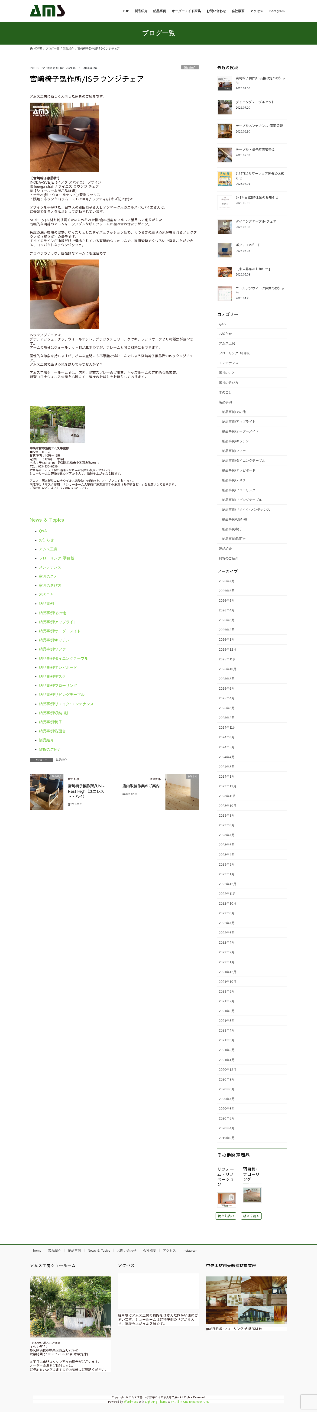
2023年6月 (227, 845)
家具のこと (48, 576)
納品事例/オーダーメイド (60, 631)
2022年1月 (227, 962)
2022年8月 (227, 913)
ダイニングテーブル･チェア (256, 221)
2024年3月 (227, 767)
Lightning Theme (156, 1401)
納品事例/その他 (52, 613)
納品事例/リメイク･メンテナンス (66, 704)
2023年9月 (227, 815)
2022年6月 (227, 933)
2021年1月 (227, 1060)
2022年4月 (227, 942)
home (37, 1250)
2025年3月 (227, 708)
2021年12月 (227, 972)
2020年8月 (227, 1089)
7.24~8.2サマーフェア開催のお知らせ (260, 175)
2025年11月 (227, 659)
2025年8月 (227, 679)
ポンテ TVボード (248, 245)
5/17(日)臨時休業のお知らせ (257, 197)
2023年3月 (227, 864)
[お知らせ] (182, 783)
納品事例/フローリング (58, 686)
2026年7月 (227, 581)
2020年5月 (227, 1118)
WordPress (131, 1401)
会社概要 (149, 1250)
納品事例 (46, 604)
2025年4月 (227, 698)
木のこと (46, 595)
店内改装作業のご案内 (141, 785)
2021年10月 (227, 982)
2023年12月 (227, 786)
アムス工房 (48, 549)
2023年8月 (227, 825)
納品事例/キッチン (54, 640)
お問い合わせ (126, 1250)
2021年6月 (227, 1011)
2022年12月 (227, 884)
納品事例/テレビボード (58, 667)
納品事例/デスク (52, 676)
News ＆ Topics (47, 519)
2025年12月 (227, 649)
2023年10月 (227, 806)
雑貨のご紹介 (50, 749)
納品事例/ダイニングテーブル (63, 658)
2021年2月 (227, 1050)
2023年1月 (227, 874)
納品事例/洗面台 (52, 731)
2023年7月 (227, 835)
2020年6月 (227, 1108)
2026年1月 (227, 639)
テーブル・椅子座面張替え (255, 149)
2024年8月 (227, 737)
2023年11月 (227, 796)
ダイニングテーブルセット (255, 102)
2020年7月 (227, 1099)
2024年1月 (227, 776)
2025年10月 (227, 669)
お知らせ (46, 540)
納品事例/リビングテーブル (61, 695)
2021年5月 (227, 1020)
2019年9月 (227, 1138)
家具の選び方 (50, 586)
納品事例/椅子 (50, 722)
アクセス (169, 1250)
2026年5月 (227, 600)
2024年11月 (227, 727)
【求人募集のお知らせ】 (254, 268)
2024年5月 (227, 747)
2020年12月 (227, 1069)
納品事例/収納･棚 (53, 713)
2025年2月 (227, 718)
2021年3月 (227, 1040)
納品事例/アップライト (58, 622)
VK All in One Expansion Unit (190, 1401)
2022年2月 (227, 952)
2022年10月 (227, 903)
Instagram (190, 1250)
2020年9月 (227, 1079)
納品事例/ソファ (52, 649)
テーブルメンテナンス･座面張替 (259, 125)
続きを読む (226, 1216)
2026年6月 (227, 591)
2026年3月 (227, 620)
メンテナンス (50, 567)
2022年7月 (227, 923)
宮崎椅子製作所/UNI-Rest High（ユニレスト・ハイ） (86, 791)
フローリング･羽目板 (56, 558)
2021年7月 (227, 1001)
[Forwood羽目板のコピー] (252, 1195)
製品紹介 (190, 67)
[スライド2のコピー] (246, 1300)
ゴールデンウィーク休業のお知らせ (260, 290)
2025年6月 (227, 688)
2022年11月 (227, 894)
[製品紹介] (46, 790)
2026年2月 (227, 630)
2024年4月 (227, 757)
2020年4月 (227, 1128)
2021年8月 (227, 991)
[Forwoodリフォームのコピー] (226, 1200)
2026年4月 (227, 610)
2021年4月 (227, 1030)
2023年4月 (227, 855)
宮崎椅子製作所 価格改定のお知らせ (260, 80)
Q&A (43, 531)
